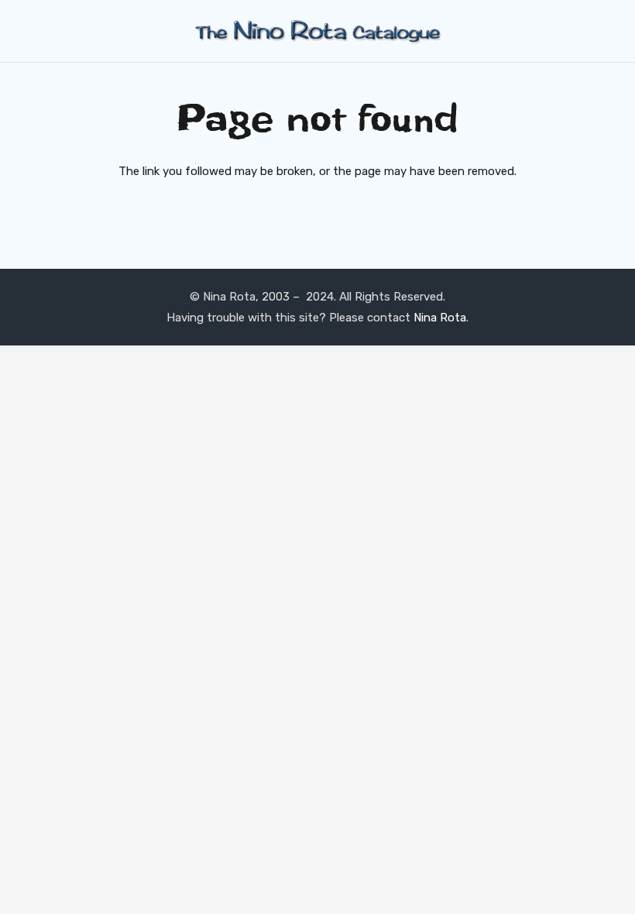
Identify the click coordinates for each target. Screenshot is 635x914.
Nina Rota (440, 318)
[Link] (317, 31)
